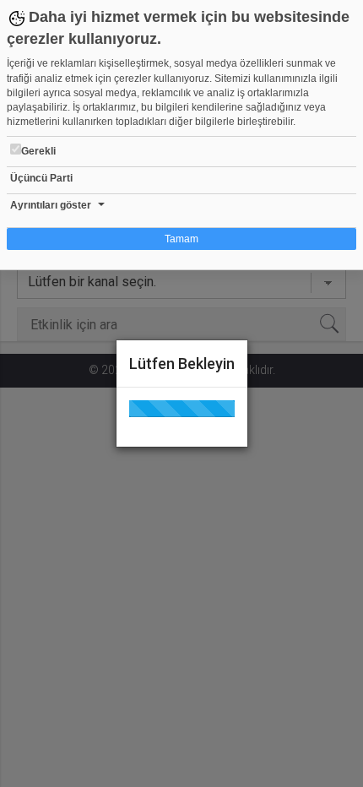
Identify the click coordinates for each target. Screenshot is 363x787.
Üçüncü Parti (41, 178)
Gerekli (38, 151)
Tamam (181, 239)
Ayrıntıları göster (50, 205)
